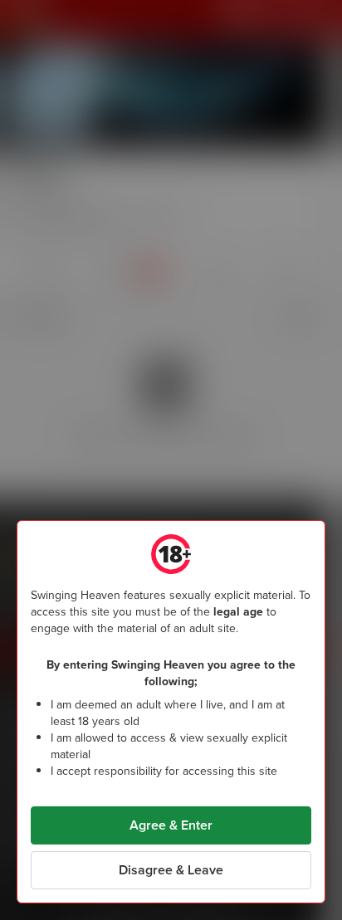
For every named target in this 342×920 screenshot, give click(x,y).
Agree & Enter (171, 825)
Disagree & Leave (171, 869)
